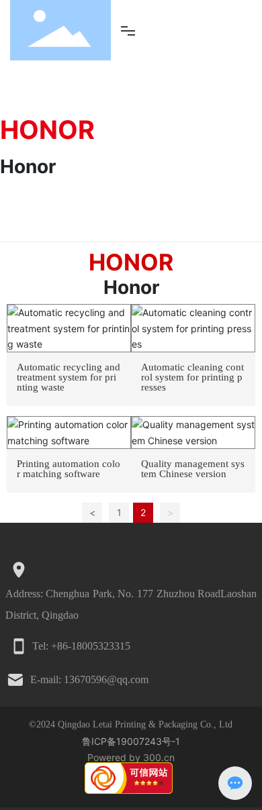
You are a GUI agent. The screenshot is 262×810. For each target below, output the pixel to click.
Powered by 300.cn (131, 757)
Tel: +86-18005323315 (81, 646)
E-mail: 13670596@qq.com (89, 679)
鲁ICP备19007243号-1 (131, 741)
